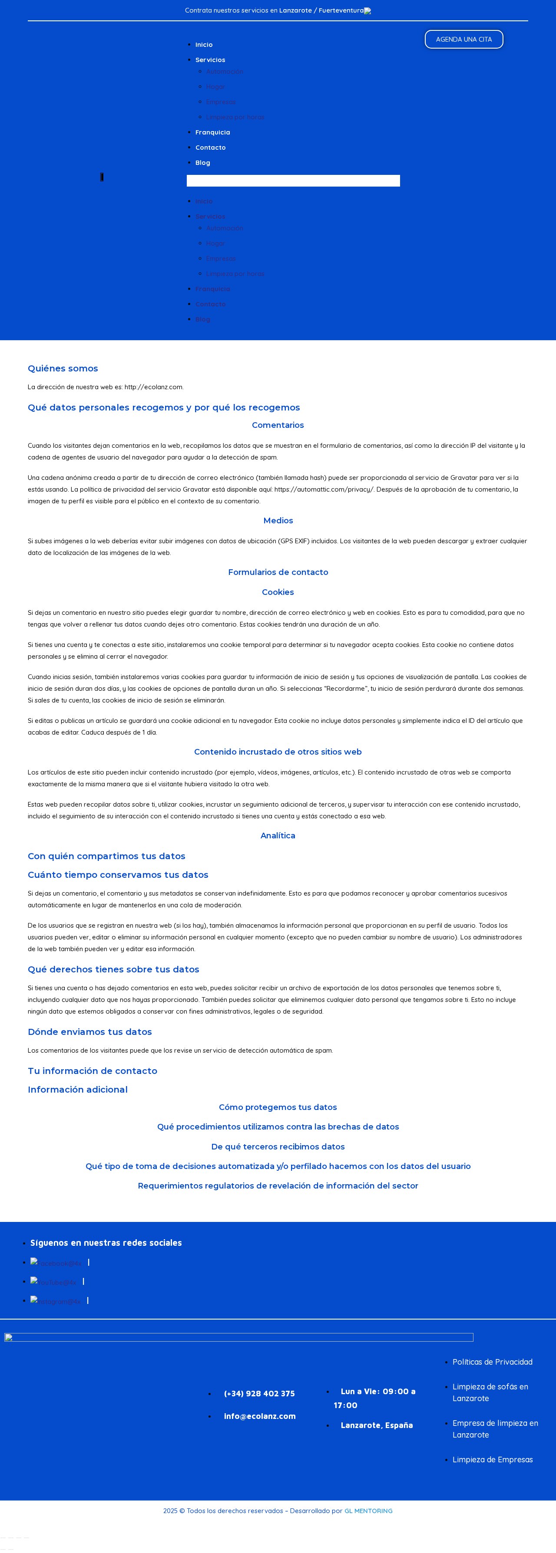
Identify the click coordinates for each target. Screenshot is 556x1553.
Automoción (224, 71)
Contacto (210, 147)
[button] (293, 181)
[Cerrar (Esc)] (26, 1538)
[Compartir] (19, 1538)
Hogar (215, 86)
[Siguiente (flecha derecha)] (11, 1549)
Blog (202, 162)
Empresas (221, 102)
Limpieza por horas (235, 117)
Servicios (210, 60)
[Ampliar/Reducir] (3, 1538)
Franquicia (212, 132)
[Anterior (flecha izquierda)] (3, 1549)
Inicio (204, 44)
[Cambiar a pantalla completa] (11, 1538)
